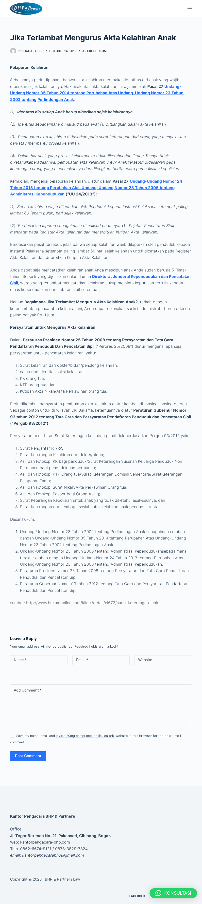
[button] (173, 893)
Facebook (137, 896)
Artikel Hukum (94, 51)
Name (20, 659)
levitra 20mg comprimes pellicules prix (85, 736)
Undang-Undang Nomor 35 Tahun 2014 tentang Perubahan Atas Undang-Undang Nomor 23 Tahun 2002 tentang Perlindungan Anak (97, 93)
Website (145, 659)
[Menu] (189, 8)
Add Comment (27, 690)
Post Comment (28, 755)
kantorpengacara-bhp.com (45, 842)
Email (82, 659)
